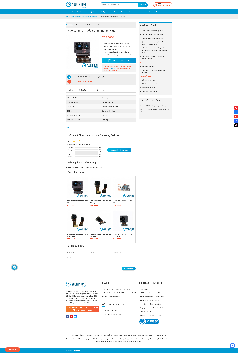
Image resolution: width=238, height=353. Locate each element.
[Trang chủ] (67, 16)
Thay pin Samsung (142, 339)
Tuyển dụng (144, 289)
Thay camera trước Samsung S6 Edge (100, 235)
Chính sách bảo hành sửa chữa (150, 293)
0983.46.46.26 (164, 5)
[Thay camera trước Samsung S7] (124, 198)
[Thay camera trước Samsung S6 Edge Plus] (77, 232)
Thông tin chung (85, 90)
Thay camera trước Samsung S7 (123, 202)
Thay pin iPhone (129, 339)
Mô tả (71, 90)
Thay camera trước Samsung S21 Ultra (123, 235)
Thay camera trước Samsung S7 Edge (100, 202)
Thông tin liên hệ (145, 311)
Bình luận (100, 90)
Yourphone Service (76, 4)
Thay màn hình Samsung (113, 341)
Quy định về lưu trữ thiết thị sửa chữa (152, 308)
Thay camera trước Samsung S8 (77, 202)
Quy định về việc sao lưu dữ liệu (150, 304)
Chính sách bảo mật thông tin (150, 300)
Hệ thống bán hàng (110, 310)
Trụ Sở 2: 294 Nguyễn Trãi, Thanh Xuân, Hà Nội (120, 293)
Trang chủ (69, 25)
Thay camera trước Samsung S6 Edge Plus (77, 235)
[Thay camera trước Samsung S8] (77, 198)
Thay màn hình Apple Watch (132, 341)
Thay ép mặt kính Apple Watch (113, 339)
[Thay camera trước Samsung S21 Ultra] (124, 232)
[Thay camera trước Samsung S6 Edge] (100, 232)
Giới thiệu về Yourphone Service (150, 315)
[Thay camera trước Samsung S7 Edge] (100, 198)
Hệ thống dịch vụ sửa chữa (113, 314)
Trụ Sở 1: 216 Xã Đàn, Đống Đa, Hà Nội (117, 289)
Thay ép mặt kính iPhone (74, 339)
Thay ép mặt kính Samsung (93, 339)
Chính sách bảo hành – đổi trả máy (152, 297)
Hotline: (84, 310)
